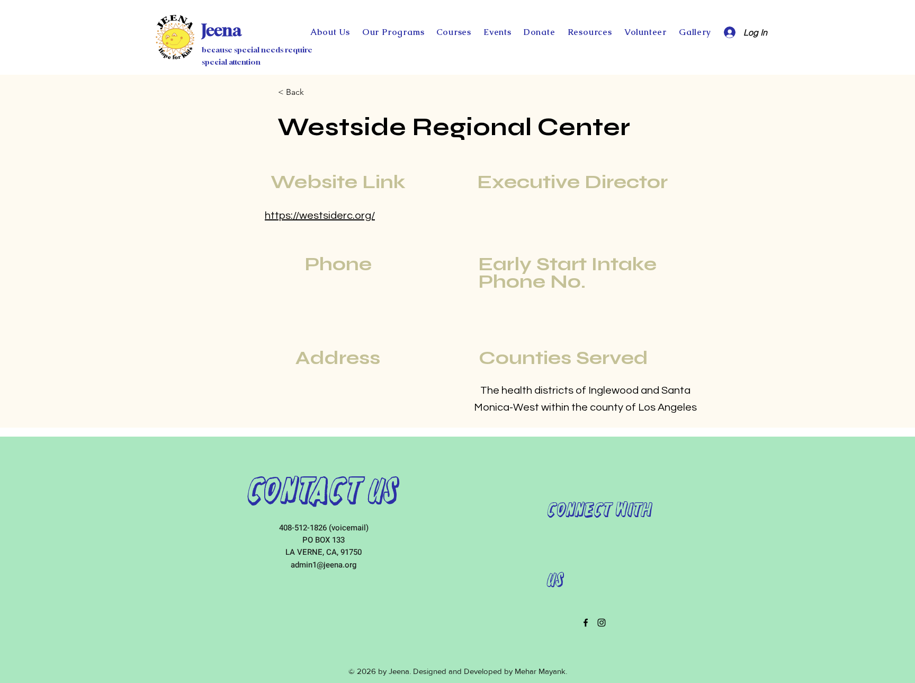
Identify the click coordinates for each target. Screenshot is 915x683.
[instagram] (601, 622)
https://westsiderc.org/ (320, 215)
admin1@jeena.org (323, 565)
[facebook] (585, 622)
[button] (539, 32)
